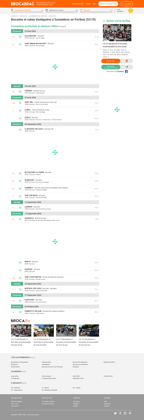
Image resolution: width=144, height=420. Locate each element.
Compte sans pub (77, 4)
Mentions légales (16, 401)
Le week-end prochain (49, 378)
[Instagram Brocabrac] (126, 414)
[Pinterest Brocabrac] (131, 414)
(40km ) (58, 26)
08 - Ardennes (15, 388)
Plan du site (15, 406)
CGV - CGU (14, 404)
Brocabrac (76, 401)
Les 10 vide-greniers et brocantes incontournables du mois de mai (89, 342)
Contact (106, 406)
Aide (94, 4)
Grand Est (14, 16)
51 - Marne (45, 388)
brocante (52, 16)
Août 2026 (76, 376)
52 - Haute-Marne (16, 390)
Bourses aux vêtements (80, 364)
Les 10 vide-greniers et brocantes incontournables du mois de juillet (43, 342)
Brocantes (14, 364)
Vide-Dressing (46, 362)
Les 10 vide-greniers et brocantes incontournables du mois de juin (66, 342)
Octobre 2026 (108, 376)
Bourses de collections (80, 362)
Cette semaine (46, 376)
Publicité (76, 404)
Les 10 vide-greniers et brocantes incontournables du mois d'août (115, 45)
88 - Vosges (76, 388)
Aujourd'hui (14, 376)
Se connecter (126, 4)
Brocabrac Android (48, 401)
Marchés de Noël (109, 362)
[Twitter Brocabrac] (116, 414)
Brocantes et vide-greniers (19, 362)
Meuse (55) (23, 16)
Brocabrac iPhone (48, 404)
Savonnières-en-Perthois (38, 16)
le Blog (88, 4)
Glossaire (107, 404)
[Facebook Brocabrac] (121, 414)
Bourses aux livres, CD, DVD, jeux (52, 367)
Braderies (76, 367)
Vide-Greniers (15, 367)
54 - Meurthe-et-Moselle (49, 390)
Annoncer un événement (108, 4)
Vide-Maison (46, 364)
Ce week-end (15, 378)
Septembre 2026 (78, 378)
